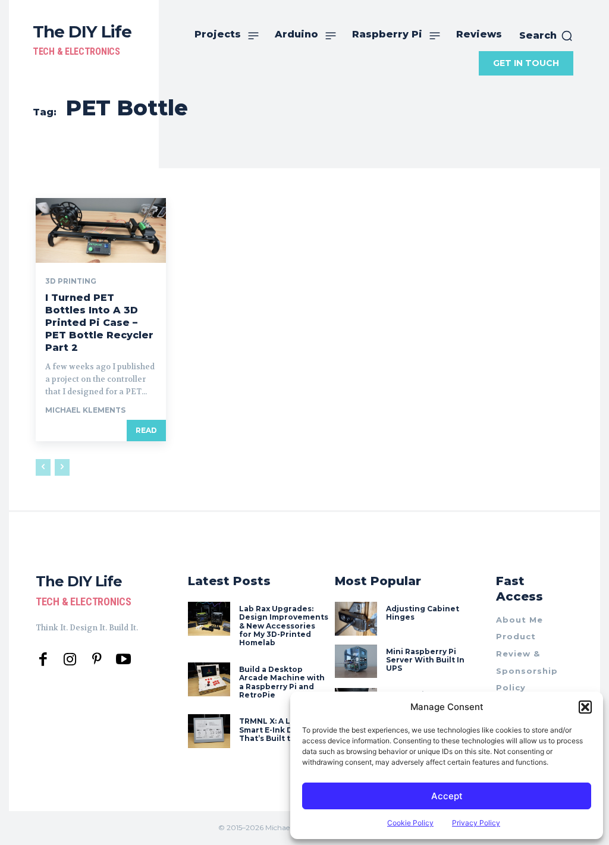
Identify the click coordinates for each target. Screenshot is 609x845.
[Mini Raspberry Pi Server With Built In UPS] (356, 661)
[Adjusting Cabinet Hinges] (356, 619)
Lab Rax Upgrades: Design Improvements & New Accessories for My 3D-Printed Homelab (283, 626)
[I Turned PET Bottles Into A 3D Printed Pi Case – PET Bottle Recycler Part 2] (101, 230)
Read (146, 430)
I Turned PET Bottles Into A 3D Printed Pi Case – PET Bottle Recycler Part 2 (99, 322)
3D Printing (70, 281)
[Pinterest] (96, 659)
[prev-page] (43, 467)
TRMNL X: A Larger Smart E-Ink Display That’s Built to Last (277, 730)
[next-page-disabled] (62, 467)
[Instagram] (69, 659)
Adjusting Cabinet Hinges (422, 612)
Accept (447, 796)
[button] (585, 707)
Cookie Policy (410, 822)
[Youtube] (123, 659)
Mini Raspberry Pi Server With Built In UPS (425, 660)
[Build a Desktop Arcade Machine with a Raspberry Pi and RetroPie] (209, 679)
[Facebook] (43, 659)
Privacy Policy (476, 822)
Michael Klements (85, 410)
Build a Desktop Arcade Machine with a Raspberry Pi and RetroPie (282, 682)
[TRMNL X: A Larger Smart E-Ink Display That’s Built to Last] (209, 731)
